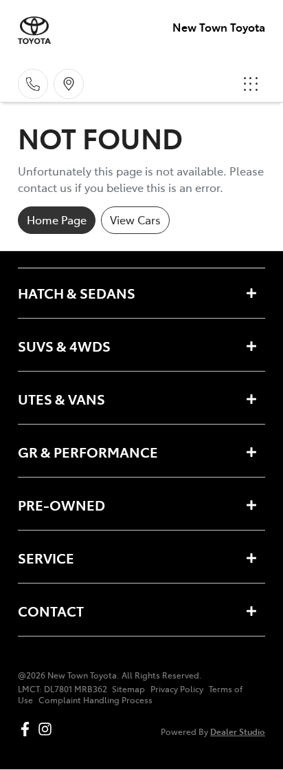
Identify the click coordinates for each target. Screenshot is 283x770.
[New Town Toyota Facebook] (28, 729)
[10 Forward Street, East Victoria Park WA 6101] (69, 84)
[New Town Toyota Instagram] (48, 729)
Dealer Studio (237, 731)
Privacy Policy (176, 688)
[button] (250, 84)
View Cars (135, 219)
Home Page (57, 219)
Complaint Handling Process (95, 699)
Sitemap (128, 688)
